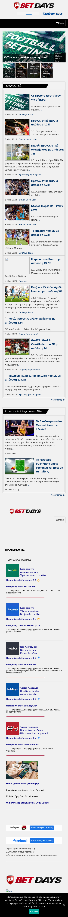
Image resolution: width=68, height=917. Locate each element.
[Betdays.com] (34, 5)
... (41, 109)
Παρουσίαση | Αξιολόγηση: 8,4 (21, 738)
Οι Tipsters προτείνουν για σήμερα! (25, 57)
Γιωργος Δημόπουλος (29, 369)
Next (61, 46)
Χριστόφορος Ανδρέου (30, 174)
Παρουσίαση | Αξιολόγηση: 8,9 (21, 658)
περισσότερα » (58, 399)
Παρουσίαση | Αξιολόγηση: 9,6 (21, 580)
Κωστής (23, 281)
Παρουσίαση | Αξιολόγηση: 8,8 (21, 699)
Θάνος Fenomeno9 (28, 334)
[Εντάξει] (64, 905)
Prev (6, 46)
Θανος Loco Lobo (28, 139)
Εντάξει (34, 911)
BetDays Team (26, 114)
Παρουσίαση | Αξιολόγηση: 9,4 (21, 619)
